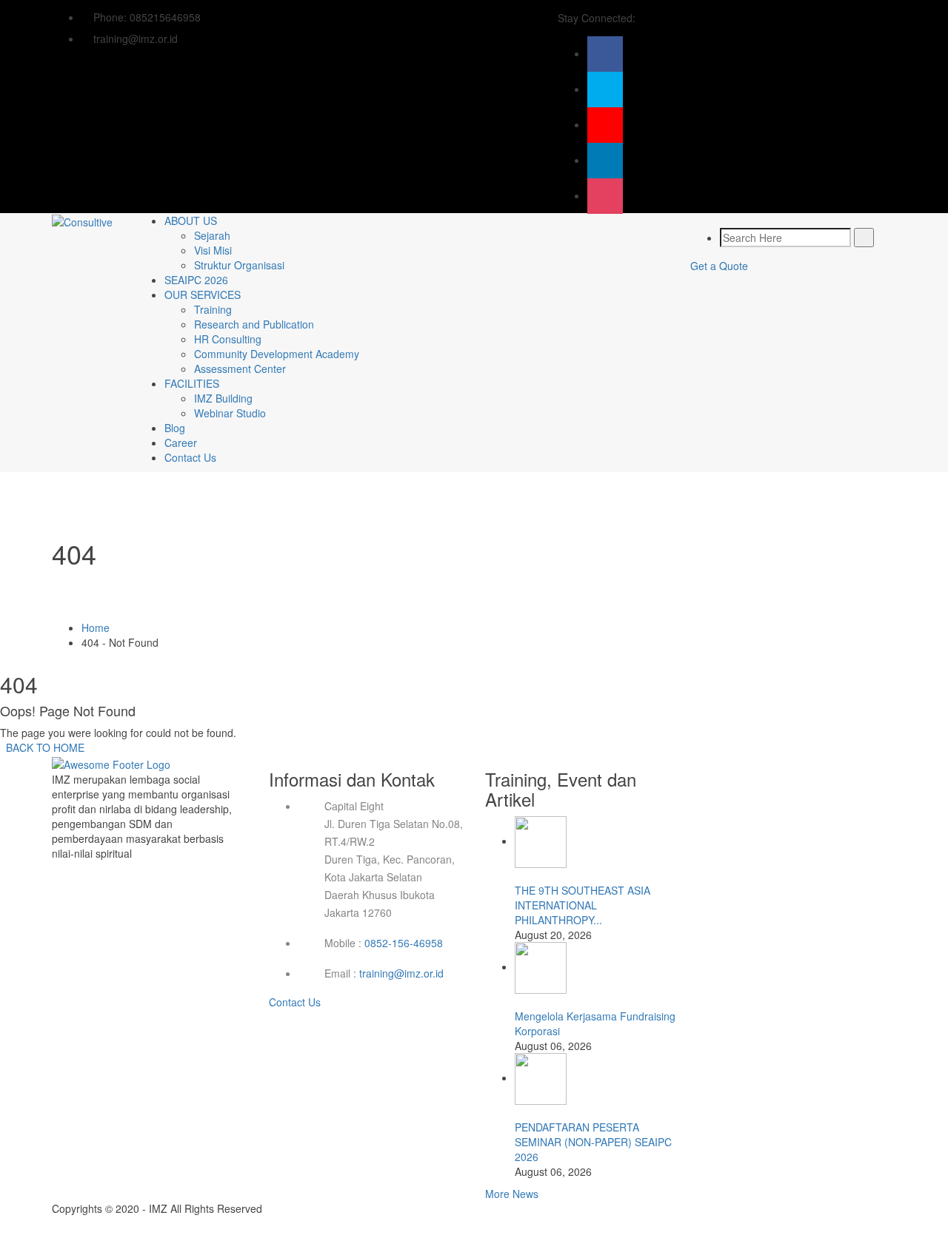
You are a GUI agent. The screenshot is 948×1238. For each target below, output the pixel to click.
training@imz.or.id (401, 973)
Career (180, 442)
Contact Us (190, 457)
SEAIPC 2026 (196, 279)
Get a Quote (719, 265)
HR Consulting (227, 339)
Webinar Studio (230, 413)
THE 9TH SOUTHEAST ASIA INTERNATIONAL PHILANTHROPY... (582, 905)
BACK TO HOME (42, 747)
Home (95, 627)
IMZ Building (223, 398)
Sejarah (212, 235)
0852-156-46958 (403, 942)
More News (511, 1193)
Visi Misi (213, 250)
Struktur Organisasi (239, 265)
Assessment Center (240, 368)
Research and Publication (254, 324)
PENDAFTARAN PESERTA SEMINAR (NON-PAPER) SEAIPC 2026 (593, 1142)
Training (213, 309)
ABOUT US (190, 220)
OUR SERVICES (202, 294)
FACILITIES (191, 383)
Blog (174, 427)
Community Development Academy (276, 353)
